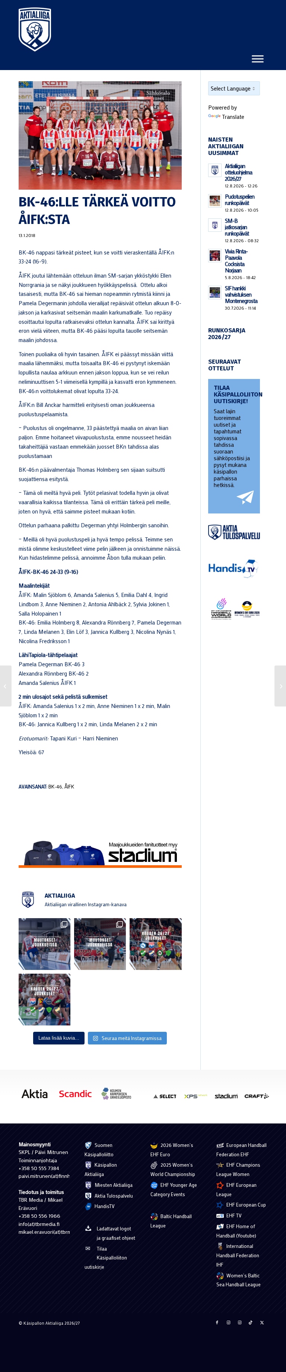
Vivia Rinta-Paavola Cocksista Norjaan (236, 260)
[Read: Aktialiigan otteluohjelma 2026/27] (215, 170)
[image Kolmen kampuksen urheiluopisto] (119, 1096)
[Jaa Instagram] (228, 1322)
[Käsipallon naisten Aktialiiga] (35, 29)
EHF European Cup (245, 1204)
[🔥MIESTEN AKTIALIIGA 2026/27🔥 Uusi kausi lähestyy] (44, 999)
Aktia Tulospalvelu (113, 1195)
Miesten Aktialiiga (113, 1185)
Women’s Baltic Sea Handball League (238, 1280)
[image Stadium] (229, 1099)
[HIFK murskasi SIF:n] (280, 686)
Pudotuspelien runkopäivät (239, 199)
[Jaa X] (261, 1322)
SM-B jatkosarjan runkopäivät (237, 227)
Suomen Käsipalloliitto (99, 1149)
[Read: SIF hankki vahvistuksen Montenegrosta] (215, 292)
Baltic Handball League (171, 1221)
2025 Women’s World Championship (172, 1169)
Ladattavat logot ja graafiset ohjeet (116, 1233)
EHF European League (236, 1189)
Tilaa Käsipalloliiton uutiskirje (106, 1257)
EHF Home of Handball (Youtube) (236, 1231)
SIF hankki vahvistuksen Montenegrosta (241, 294)
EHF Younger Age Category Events (173, 1189)
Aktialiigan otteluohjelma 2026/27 (238, 172)
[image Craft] (259, 1099)
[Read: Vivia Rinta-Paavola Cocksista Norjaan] (215, 255)
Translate (233, 116)
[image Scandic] (78, 1096)
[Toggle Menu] (258, 58)
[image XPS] (198, 1099)
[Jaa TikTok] (250, 1322)
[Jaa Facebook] (217, 1322)
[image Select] (168, 1099)
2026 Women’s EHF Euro (171, 1149)
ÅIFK (69, 786)
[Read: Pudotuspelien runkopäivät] (215, 201)
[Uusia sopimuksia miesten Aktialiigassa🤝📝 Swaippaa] (44, 944)
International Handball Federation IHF (237, 1255)
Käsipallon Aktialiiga (101, 1169)
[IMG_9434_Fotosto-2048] (100, 135)
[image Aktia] (37, 1096)
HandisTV (104, 1206)
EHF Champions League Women (238, 1169)
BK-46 (55, 786)
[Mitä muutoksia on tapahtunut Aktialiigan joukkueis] (100, 944)
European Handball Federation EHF (241, 1149)
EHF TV (233, 1215)
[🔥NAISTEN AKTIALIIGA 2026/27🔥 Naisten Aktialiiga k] (155, 944)
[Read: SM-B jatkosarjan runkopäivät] (215, 225)
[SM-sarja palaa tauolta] (6, 686)
